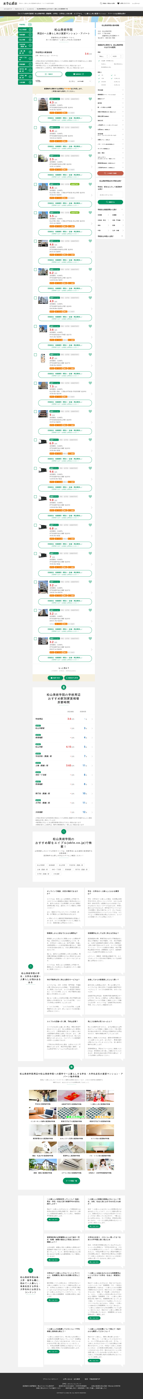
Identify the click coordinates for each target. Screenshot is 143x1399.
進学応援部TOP (8, 9)
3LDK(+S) (117, 85)
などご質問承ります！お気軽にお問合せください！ (65, 119)
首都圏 (100, 215)
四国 (113, 225)
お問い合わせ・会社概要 (71, 1379)
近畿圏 (114, 215)
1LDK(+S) (117, 78)
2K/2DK (103, 81)
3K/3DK (103, 85)
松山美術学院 (30, 9)
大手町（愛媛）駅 (43, 874)
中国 (99, 230)
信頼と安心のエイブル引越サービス (48, 1388)
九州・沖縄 (115, 230)
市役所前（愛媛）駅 (76, 865)
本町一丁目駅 (56, 869)
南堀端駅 (52, 865)
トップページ (136, 3)
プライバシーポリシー (50, 1379)
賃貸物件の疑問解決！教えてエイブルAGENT (38, 1386)
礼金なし (103, 64)
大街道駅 (56, 874)
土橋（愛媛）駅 (42, 869)
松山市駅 (62, 865)
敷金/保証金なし (118, 64)
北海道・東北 (102, 220)
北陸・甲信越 (116, 220)
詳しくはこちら (53, 1219)
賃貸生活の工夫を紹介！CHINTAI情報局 (73, 1386)
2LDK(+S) (117, 81)
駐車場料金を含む (106, 67)
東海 (99, 225)
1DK (102, 78)
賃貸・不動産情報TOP (92, 1379)
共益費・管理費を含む (107, 60)
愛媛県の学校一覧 (19, 9)
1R (102, 75)
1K (115, 75)
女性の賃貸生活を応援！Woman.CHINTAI (105, 1386)
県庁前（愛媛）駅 (81, 869)
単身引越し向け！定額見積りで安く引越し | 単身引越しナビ (86, 1388)
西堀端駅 (68, 869)
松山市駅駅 (41, 865)
